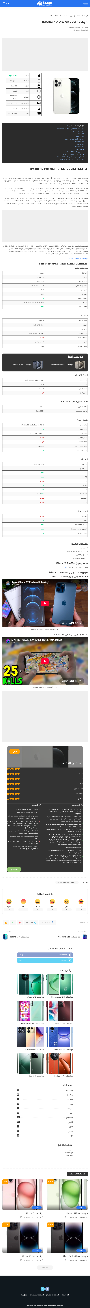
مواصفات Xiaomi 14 (36, 1076)
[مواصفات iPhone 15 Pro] (24, 365)
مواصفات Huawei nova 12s (63, 1049)
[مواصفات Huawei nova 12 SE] (59, 984)
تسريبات (70, 1108)
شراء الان (14, 869)
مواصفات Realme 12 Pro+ (63, 1076)
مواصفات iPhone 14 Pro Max (75, 1256)
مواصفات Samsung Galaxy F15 (32, 1023)
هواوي (70, 1131)
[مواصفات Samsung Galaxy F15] (30, 1011)
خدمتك (71, 1150)
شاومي (70, 1122)
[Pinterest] (20, 922)
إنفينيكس (69, 1090)
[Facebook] (45, 954)
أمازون (67, 567)
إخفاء (68, 126)
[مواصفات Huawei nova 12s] (59, 1037)
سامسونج (69, 1117)
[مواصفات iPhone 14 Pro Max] (67, 1237)
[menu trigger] (85, 3)
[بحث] (3, 3)
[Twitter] (45, 960)
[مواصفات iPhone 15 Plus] (67, 1194)
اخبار (71, 1099)
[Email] (6, 922)
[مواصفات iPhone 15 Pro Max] (66, 365)
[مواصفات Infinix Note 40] (30, 1037)
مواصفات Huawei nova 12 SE (62, 997)
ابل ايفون (70, 1094)
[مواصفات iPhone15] (22, 1194)
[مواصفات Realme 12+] (30, 984)
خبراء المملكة (68, 1152)
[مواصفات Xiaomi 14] (30, 1063)
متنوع (71, 1126)
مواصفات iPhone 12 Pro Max (78, 258)
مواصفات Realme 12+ (35, 997)
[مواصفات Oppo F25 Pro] (59, 1011)
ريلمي (71, 1112)
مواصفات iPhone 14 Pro (32, 1256)
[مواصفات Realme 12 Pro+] (59, 1063)
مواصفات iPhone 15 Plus (77, 1213)
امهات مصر (69, 1155)
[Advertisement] (45, 54)
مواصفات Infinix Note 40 (34, 1049)
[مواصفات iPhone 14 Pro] (22, 1237)
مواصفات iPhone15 (34, 1213)
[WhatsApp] (13, 922)
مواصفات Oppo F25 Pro (64, 1023)
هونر (71, 1135)
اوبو (71, 1103)
